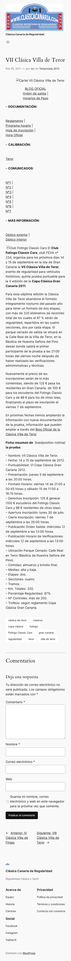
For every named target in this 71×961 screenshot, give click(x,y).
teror (31, 639)
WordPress (29, 953)
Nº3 (8, 192)
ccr (33, 68)
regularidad (15, 639)
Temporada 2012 (49, 68)
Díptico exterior (17, 235)
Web (9, 779)
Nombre (13, 744)
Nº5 (8, 201)
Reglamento (14, 121)
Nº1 (8, 182)
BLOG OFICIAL (35, 89)
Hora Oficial (14, 135)
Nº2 (8, 187)
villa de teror (48, 639)
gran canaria (46, 632)
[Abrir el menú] (8, 42)
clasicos (38, 620)
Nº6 (8, 206)
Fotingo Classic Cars (20, 632)
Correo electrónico (20, 762)
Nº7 (8, 211)
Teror (9, 159)
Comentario (15, 702)
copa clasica (15, 626)
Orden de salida (34, 93)
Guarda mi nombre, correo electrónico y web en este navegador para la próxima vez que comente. (37, 801)
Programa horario (18, 125)
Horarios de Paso (35, 98)
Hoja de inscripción (19, 130)
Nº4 (8, 197)
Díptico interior (16, 239)
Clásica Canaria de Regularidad (25, 34)
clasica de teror (17, 620)
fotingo (34, 626)
